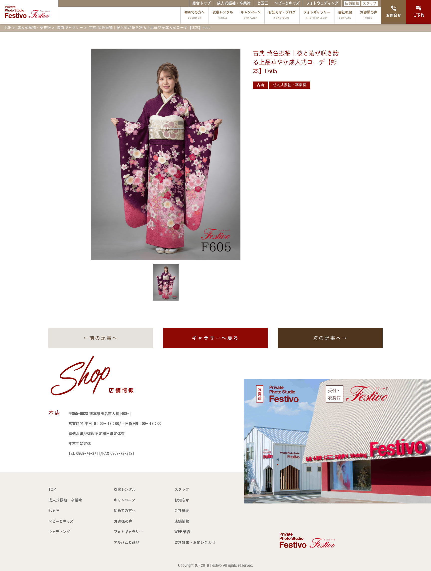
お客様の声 (368, 14)
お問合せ (393, 15)
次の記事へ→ (330, 337)
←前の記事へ (101, 337)
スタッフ (369, 3)
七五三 (262, 3)
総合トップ (201, 3)
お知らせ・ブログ (282, 14)
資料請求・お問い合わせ (195, 542)
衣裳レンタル (223, 14)
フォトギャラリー (316, 14)
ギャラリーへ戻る (215, 337)
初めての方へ (194, 14)
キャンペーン (251, 14)
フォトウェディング (322, 3)
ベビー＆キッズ (287, 3)
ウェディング (59, 532)
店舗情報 (352, 3)
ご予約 (418, 15)
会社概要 (345, 14)
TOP (52, 489)
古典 (260, 85)
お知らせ (181, 500)
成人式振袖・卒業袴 (234, 3)
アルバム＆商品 (126, 542)
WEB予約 (182, 532)
